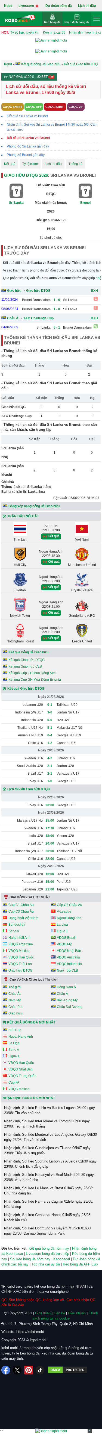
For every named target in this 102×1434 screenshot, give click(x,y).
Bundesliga (16, 925)
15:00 (49, 820)
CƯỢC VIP (76, 106)
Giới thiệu (43, 1313)
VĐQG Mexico (18, 951)
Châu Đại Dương (69, 1007)
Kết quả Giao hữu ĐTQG (26, 660)
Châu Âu (14, 994)
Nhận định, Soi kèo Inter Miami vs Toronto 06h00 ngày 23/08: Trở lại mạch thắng (47, 1124)
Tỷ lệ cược (30, 164)
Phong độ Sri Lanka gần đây (28, 146)
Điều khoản (77, 1313)
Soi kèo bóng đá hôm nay (30, 1259)
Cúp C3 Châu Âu (21, 911)
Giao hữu (14, 291)
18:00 (49, 836)
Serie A (13, 931)
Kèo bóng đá (52, 21)
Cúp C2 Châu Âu (69, 905)
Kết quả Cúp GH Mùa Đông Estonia (34, 679)
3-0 (49, 712)
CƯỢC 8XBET (12, 106)
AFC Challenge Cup (38, 318)
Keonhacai (61, 1259)
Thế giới (14, 987)
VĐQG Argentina (20, 944)
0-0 (49, 720)
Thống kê (75, 164)
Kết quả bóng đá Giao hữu (28, 652)
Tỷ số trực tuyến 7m (24, 32)
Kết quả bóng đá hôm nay (49, 1248)
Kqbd (8, 6)
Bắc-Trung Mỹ (67, 1000)
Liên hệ (59, 1313)
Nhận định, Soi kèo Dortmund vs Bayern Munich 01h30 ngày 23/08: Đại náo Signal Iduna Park (47, 1231)
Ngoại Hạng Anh (69, 918)
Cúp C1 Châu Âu (21, 905)
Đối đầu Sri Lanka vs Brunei (28, 138)
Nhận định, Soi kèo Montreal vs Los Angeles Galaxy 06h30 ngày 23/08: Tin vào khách (50, 1137)
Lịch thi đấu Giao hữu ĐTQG (28, 789)
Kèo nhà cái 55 (54, 32)
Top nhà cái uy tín (46, 1264)
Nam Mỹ (14, 1000)
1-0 (49, 781)
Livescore (26, 6)
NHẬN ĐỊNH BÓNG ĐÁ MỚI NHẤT (29, 1098)
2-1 (49, 766)
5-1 (49, 728)
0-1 (49, 705)
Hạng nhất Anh (19, 938)
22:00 (49, 859)
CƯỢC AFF (34, 106)
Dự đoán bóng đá (58, 6)
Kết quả (10, 164)
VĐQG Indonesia (69, 964)
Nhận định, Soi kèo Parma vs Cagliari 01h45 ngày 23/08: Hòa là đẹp (48, 1204)
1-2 (49, 743)
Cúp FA (13, 1082)
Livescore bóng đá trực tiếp (47, 1254)
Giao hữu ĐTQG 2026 (26, 175)
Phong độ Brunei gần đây (26, 155)
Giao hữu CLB (67, 970)
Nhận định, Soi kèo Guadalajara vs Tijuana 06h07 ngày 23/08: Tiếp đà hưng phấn (47, 1150)
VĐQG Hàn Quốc (21, 957)
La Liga (62, 925)
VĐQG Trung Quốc (22, 1076)
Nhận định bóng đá (76, 21)
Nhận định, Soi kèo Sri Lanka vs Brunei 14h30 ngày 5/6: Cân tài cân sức (52, 127)
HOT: (5, 32)
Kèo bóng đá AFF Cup (80, 1264)
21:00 (49, 889)
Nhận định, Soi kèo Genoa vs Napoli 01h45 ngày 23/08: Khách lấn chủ (47, 1217)
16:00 (49, 874)
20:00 (49, 805)
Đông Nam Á (66, 987)
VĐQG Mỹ (64, 944)
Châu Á (12, 318)
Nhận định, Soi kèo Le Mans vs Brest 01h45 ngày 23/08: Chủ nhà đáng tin (48, 1191)
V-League (64, 911)
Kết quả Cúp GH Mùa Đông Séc (31, 673)
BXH (94, 291)
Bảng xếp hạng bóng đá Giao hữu (34, 506)
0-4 (49, 735)
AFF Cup (14, 1030)
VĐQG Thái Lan (20, 964)
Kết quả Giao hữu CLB (25, 666)
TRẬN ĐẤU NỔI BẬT (23, 516)
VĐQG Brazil (66, 938)
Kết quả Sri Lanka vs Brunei (27, 116)
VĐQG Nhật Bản (69, 951)
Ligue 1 (62, 931)
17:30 (49, 828)
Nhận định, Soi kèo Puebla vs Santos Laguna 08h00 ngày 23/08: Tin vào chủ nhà (49, 1110)
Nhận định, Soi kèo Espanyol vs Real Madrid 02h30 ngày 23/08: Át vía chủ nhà (49, 1177)
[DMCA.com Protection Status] (67, 1370)
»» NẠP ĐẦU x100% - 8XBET (26, 77)
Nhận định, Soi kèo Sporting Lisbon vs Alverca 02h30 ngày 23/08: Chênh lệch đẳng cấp (50, 1164)
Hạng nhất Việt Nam (23, 918)
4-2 (49, 758)
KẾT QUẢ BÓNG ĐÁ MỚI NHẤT (31, 1022)
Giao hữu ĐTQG (38, 291)
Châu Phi (15, 1007)
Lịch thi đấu (87, 6)
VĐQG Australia (68, 957)
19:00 (49, 882)
